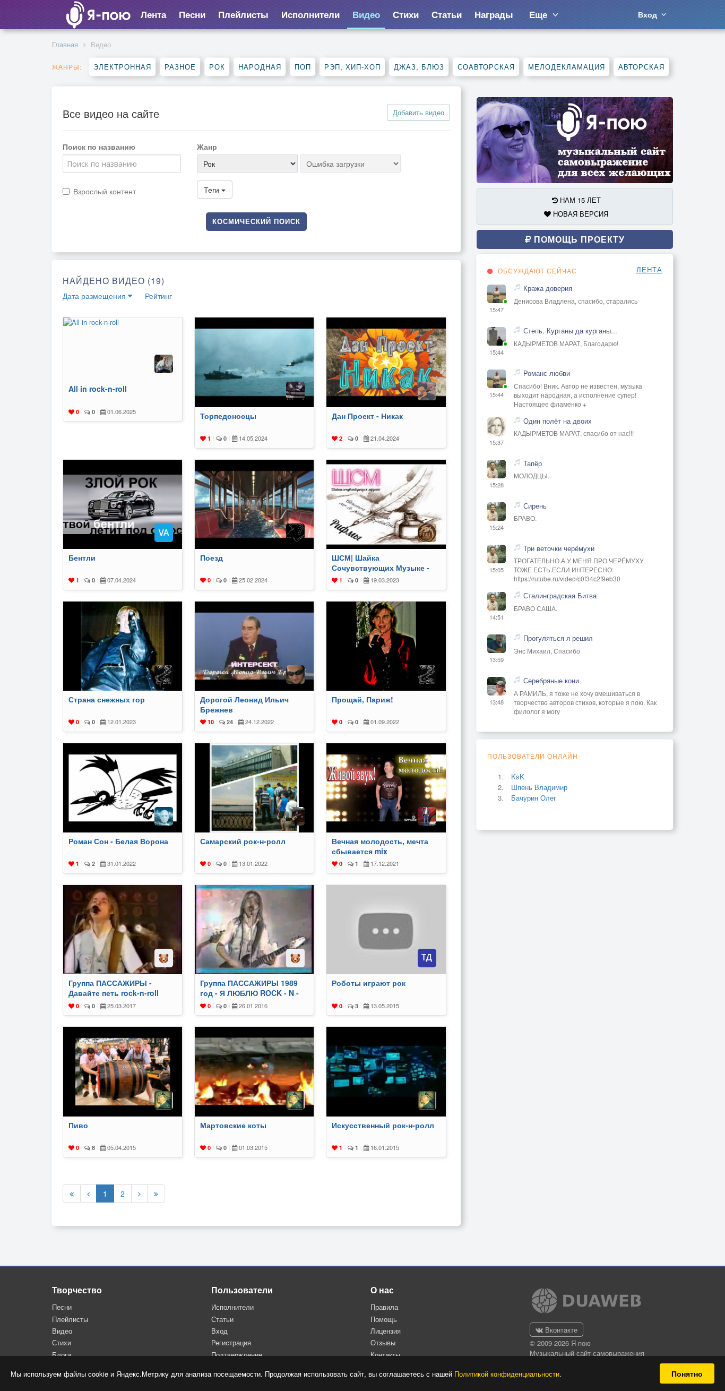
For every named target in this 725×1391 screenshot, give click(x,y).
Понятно (687, 1373)
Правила (384, 1307)
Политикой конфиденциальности (506, 1374)
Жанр (207, 146)
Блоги (61, 1355)
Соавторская (486, 67)
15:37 (496, 443)
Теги (212, 189)
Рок (217, 67)
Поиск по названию (99, 146)
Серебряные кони (551, 680)
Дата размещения (95, 295)
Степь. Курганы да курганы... (570, 331)
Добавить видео (418, 112)
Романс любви (546, 373)
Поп (303, 67)
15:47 (496, 310)
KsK (517, 776)
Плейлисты (70, 1319)
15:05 (496, 570)
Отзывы (382, 1342)
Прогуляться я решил (558, 638)
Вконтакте (560, 1330)
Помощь (383, 1319)
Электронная (122, 67)
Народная (259, 67)
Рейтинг (158, 295)
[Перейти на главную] (97, 14)
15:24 (496, 527)
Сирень (535, 506)
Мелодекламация (566, 67)
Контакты (385, 1355)
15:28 (496, 485)
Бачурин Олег (533, 798)
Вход (219, 1331)
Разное (180, 67)
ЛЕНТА (649, 269)
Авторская (641, 67)
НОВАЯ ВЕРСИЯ (579, 214)
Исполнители (232, 1307)
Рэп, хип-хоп (352, 67)
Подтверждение (236, 1355)
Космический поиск (256, 221)
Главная (65, 44)
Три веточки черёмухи (558, 548)
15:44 (496, 352)
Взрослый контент (104, 191)
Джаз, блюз (419, 67)
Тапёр (532, 463)
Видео (62, 1331)
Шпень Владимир (539, 787)
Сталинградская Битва (560, 595)
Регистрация (231, 1342)
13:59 (496, 660)
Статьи (222, 1319)
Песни (62, 1307)
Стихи (61, 1342)
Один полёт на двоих (557, 421)
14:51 (496, 617)
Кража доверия (547, 288)
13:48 (496, 702)
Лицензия (385, 1331)
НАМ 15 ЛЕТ (579, 200)
